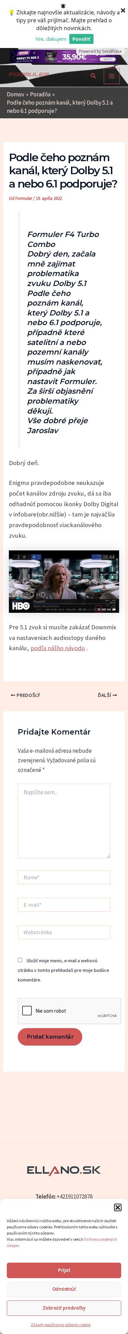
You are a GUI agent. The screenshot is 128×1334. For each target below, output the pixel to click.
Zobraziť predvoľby (64, 1308)
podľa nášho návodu (57, 648)
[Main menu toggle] (112, 76)
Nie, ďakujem (51, 38)
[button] (117, 1207)
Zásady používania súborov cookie (60, 1324)
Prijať (64, 1270)
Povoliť (81, 38)
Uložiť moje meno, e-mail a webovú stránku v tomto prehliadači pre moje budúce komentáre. (63, 970)
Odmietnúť (64, 1289)
